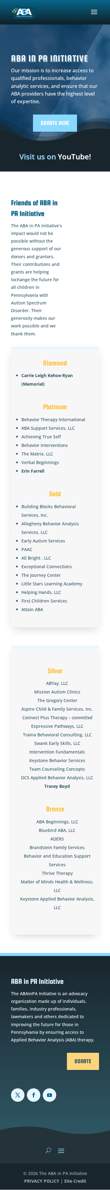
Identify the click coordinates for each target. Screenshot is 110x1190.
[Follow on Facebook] (33, 1095)
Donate (83, 1061)
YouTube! (55, 156)
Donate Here (55, 123)
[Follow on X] (17, 1095)
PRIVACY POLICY (41, 1181)
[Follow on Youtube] (49, 1095)
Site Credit (75, 1181)
